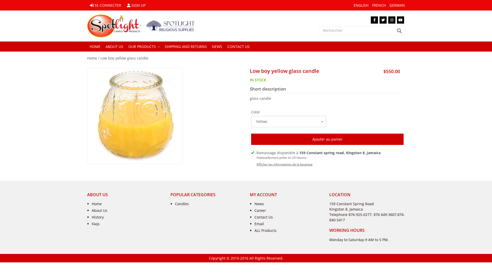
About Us (99, 210)
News (259, 203)
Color (255, 112)
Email (259, 223)
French (379, 5)
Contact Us (263, 217)
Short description (268, 89)
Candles (182, 203)
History (98, 217)
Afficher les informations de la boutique (285, 164)
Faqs (96, 223)
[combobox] (362, 30)
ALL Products (265, 230)
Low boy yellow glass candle (124, 58)
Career (260, 210)
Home (92, 58)
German (397, 5)
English (361, 5)
